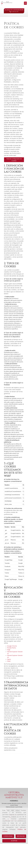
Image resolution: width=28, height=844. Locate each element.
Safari (8, 661)
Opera (9, 659)
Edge (8, 649)
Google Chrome (12, 646)
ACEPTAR (14, 840)
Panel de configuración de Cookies (14, 159)
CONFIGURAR (8, 836)
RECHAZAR (21, 836)
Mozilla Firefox (11, 648)
